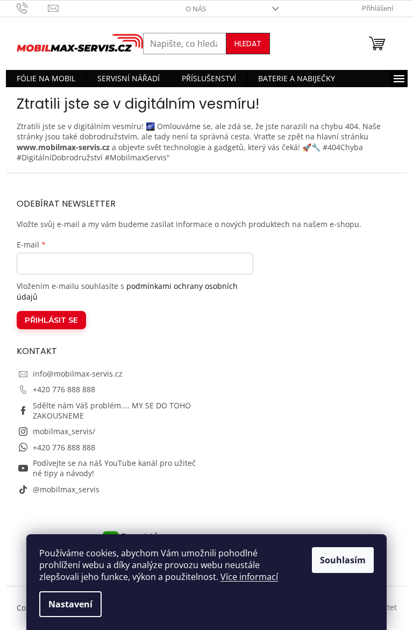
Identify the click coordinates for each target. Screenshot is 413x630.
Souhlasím (343, 560)
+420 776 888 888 (64, 389)
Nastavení (70, 604)
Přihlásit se (51, 320)
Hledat (247, 43)
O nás (196, 8)
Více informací (249, 577)
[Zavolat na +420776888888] (32, 7)
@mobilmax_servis (66, 489)
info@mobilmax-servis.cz (78, 374)
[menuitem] (46, 78)
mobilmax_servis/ (64, 431)
